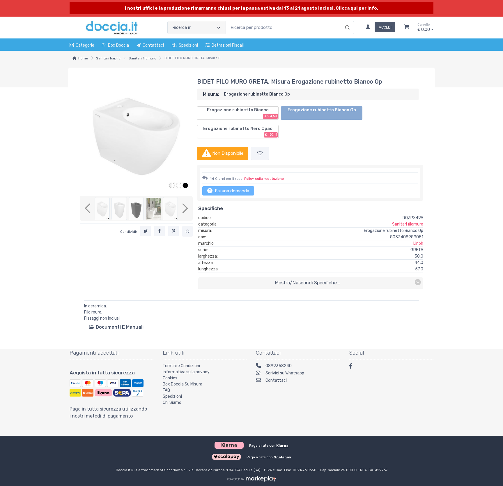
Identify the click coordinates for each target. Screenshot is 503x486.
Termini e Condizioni (181, 365)
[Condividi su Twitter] (145, 231)
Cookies (170, 378)
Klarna (282, 445)
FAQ (166, 390)
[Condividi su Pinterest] (173, 231)
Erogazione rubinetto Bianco (242, 112)
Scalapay (282, 457)
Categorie (85, 45)
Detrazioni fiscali (228, 45)
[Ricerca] (347, 21)
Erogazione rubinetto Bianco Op (322, 109)
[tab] (116, 327)
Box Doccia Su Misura (182, 384)
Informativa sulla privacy (186, 371)
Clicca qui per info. (357, 8)
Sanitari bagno (108, 58)
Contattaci (153, 45)
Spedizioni (188, 45)
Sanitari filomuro (142, 58)
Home (83, 58)
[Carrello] (406, 27)
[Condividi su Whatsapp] (187, 231)
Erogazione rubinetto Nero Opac (240, 131)
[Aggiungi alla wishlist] (260, 153)
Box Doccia (118, 45)
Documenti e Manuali (119, 327)
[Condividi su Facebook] (159, 231)
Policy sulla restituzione (264, 179)
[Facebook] (353, 367)
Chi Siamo (172, 402)
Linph (418, 243)
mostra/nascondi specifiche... (307, 283)
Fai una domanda (231, 190)
